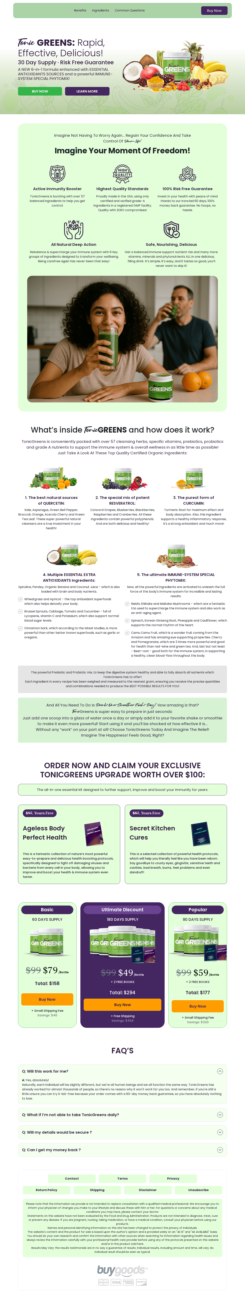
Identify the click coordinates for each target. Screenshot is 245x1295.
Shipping (97, 1190)
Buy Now (47, 999)
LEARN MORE (87, 91)
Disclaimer (148, 1190)
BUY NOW (40, 91)
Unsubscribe (198, 1190)
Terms (122, 1178)
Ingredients (100, 10)
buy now (214, 10)
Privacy (173, 1178)
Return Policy (46, 1190)
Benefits (80, 10)
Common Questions (130, 10)
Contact (72, 1178)
